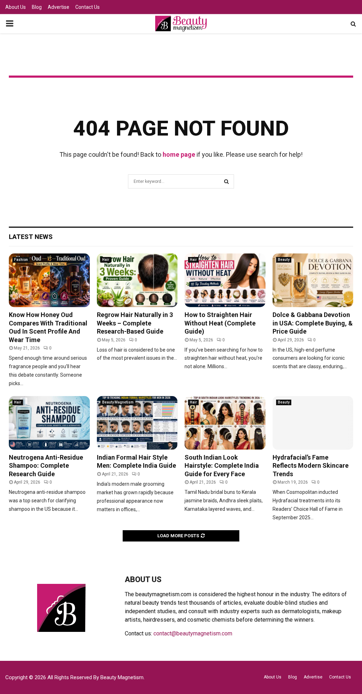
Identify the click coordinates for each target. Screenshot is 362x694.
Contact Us (87, 7)
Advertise (58, 7)
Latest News (31, 236)
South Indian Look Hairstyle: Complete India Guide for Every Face (222, 466)
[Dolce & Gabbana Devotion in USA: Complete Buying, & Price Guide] (313, 280)
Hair (105, 260)
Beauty (284, 260)
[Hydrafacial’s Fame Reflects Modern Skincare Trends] (313, 423)
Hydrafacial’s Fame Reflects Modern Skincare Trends (311, 466)
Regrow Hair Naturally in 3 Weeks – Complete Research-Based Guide (135, 323)
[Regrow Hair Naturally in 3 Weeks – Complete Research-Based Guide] (137, 280)
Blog (37, 7)
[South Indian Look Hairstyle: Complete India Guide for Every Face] (225, 423)
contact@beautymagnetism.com (192, 633)
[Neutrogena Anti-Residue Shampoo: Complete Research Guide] (49, 423)
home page (179, 154)
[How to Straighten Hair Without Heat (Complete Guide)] (225, 280)
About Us (15, 7)
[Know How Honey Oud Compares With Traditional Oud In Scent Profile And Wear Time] (49, 280)
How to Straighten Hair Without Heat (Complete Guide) (220, 323)
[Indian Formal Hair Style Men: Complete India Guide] (137, 423)
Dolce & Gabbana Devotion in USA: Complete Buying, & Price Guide (313, 323)
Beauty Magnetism (118, 402)
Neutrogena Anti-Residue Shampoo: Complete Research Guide (46, 466)
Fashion (21, 260)
